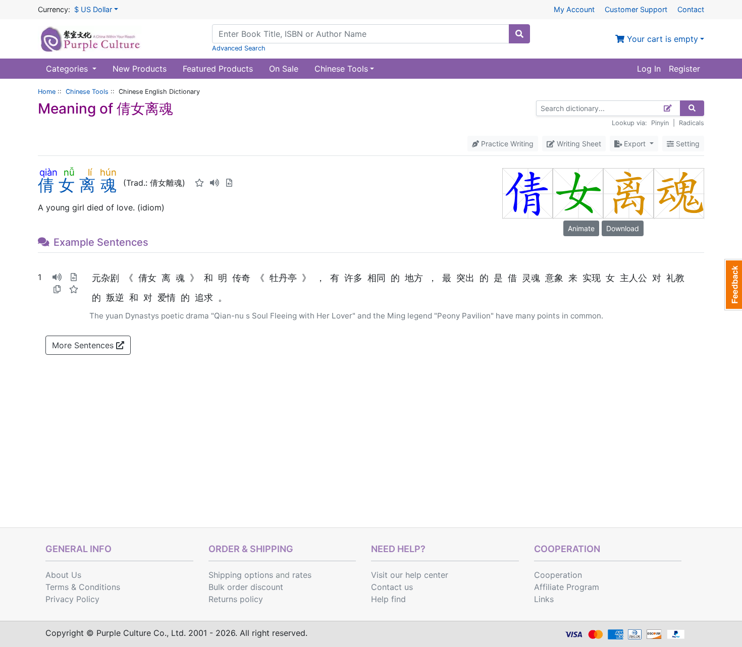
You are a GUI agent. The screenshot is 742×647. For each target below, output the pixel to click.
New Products (140, 69)
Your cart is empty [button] (661, 39)
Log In (649, 69)
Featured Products (218, 69)
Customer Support (636, 9)
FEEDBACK (733, 284)
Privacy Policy (72, 599)
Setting (687, 143)
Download (622, 228)
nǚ (69, 172)
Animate (581, 228)
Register (684, 69)
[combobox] (360, 33)
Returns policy (235, 599)
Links (544, 599)
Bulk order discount (245, 587)
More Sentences (84, 345)
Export (635, 143)
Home (47, 91)
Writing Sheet (578, 143)
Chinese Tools (87, 91)
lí (89, 172)
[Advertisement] (371, 451)
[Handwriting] (668, 108)
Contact (690, 9)
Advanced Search (239, 48)
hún (108, 172)
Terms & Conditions (82, 587)
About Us (63, 575)
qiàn (48, 172)
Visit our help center (409, 575)
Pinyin (660, 123)
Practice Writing (506, 143)
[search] (519, 33)
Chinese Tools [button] (341, 69)
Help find (388, 599)
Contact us (392, 587)
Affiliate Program (566, 587)
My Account (574, 9)
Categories (68, 69)
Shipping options (240, 575)
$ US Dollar (93, 9)
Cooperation (558, 575)
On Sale (283, 69)
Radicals (691, 123)
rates (301, 575)
